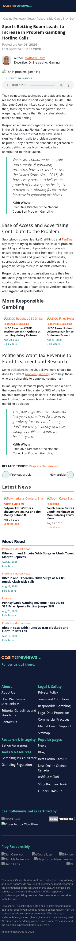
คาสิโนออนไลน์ (48, 777)
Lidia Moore (10, 343)
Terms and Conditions (53, 699)
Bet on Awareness (14, 745)
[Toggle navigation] (67, 6)
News (31, 18)
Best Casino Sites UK (53, 759)
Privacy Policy (48, 692)
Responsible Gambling (52, 18)
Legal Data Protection (53, 712)
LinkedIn (14, 673)
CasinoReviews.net (17, 811)
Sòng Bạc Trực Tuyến (53, 784)
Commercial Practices (53, 719)
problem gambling (37, 374)
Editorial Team (12, 523)
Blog (41, 752)
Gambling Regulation (16, 764)
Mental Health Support (54, 726)
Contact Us (9, 722)
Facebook (41, 673)
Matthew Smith (35, 58)
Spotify (59, 673)
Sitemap (44, 733)
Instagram (50, 673)
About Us (8, 692)
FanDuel (67, 239)
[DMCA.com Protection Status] (62, 818)
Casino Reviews (14, 18)
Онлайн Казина (50, 791)
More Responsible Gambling (23, 304)
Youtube (32, 673)
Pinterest (23, 673)
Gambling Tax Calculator (19, 758)
